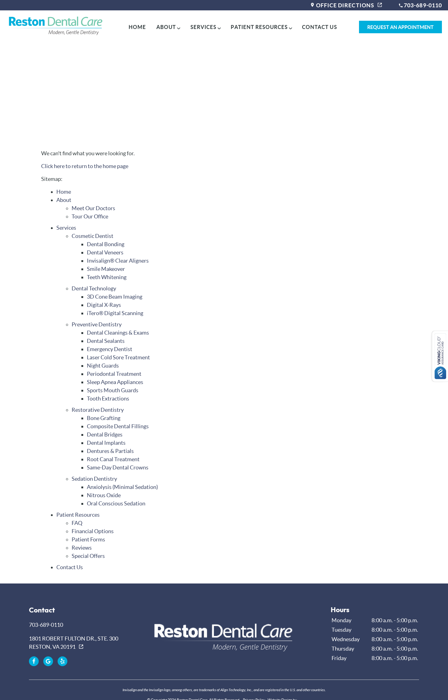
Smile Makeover (106, 269)
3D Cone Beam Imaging (114, 296)
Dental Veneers (105, 252)
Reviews (82, 547)
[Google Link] (48, 661)
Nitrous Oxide (104, 495)
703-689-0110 (422, 5)
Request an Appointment (400, 27)
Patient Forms (88, 539)
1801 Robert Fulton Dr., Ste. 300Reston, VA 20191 (73, 642)
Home (137, 27)
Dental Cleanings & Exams (118, 332)
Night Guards (103, 365)
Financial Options (93, 531)
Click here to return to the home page (84, 166)
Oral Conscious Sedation (116, 503)
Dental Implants (106, 443)
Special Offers (88, 556)
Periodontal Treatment (114, 374)
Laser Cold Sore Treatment (118, 357)
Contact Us (319, 27)
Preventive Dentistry (97, 324)
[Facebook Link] (34, 661)
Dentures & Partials (110, 451)
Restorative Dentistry (98, 410)
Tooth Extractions (108, 398)
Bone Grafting (103, 418)
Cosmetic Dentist (92, 236)
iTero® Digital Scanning (115, 313)
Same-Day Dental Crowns (117, 467)
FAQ (77, 523)
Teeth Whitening (106, 277)
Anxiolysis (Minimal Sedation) (122, 487)
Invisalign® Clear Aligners (118, 260)
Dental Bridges (105, 434)
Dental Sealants (106, 341)
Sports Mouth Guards (112, 390)
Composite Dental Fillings (118, 426)
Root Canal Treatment (113, 459)
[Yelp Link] (62, 661)
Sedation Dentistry (94, 479)
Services (203, 27)
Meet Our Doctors (93, 208)
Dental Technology (94, 288)
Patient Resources (259, 27)
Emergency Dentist (109, 349)
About (166, 27)
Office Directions (344, 5)
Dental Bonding (105, 244)
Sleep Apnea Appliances (115, 382)
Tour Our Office (90, 216)
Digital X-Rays (104, 305)
